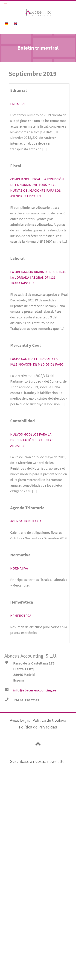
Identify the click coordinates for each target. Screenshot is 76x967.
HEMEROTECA (20, 616)
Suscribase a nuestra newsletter (38, 761)
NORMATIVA (19, 568)
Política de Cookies (49, 720)
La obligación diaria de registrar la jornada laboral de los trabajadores (38, 277)
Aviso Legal (20, 720)
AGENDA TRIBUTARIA (25, 521)
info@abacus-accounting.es (34, 690)
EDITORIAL (18, 104)
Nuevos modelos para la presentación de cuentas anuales (31, 440)
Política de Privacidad (38, 727)
